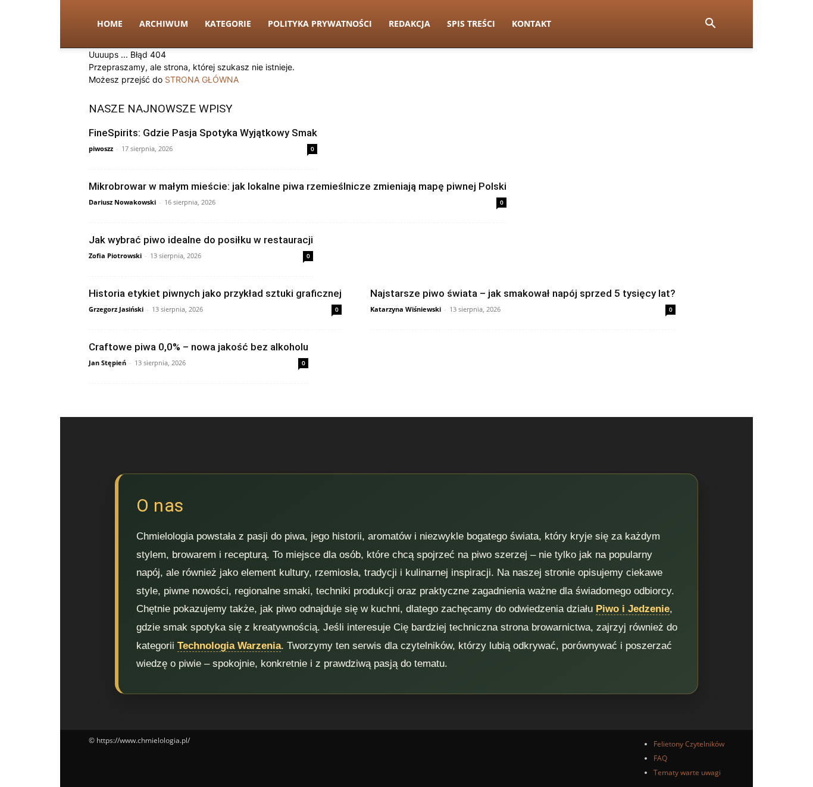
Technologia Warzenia (229, 645)
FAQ (660, 758)
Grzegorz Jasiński (116, 309)
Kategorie (228, 23)
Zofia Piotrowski (115, 255)
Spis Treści (471, 23)
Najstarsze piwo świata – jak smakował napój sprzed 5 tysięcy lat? (523, 293)
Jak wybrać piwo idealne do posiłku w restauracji (201, 240)
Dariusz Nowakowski (122, 201)
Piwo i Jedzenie (633, 608)
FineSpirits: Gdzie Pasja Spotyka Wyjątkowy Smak (203, 133)
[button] (710, 24)
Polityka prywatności (320, 23)
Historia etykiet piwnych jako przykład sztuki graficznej (215, 293)
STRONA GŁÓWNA (202, 79)
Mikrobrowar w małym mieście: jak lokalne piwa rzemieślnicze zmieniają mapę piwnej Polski (297, 186)
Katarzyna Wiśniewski (405, 309)
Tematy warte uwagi (687, 772)
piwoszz (101, 148)
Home (110, 23)
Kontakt (531, 23)
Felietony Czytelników (688, 744)
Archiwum (163, 23)
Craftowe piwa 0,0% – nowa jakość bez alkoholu (198, 347)
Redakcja (409, 23)
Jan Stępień (107, 362)
